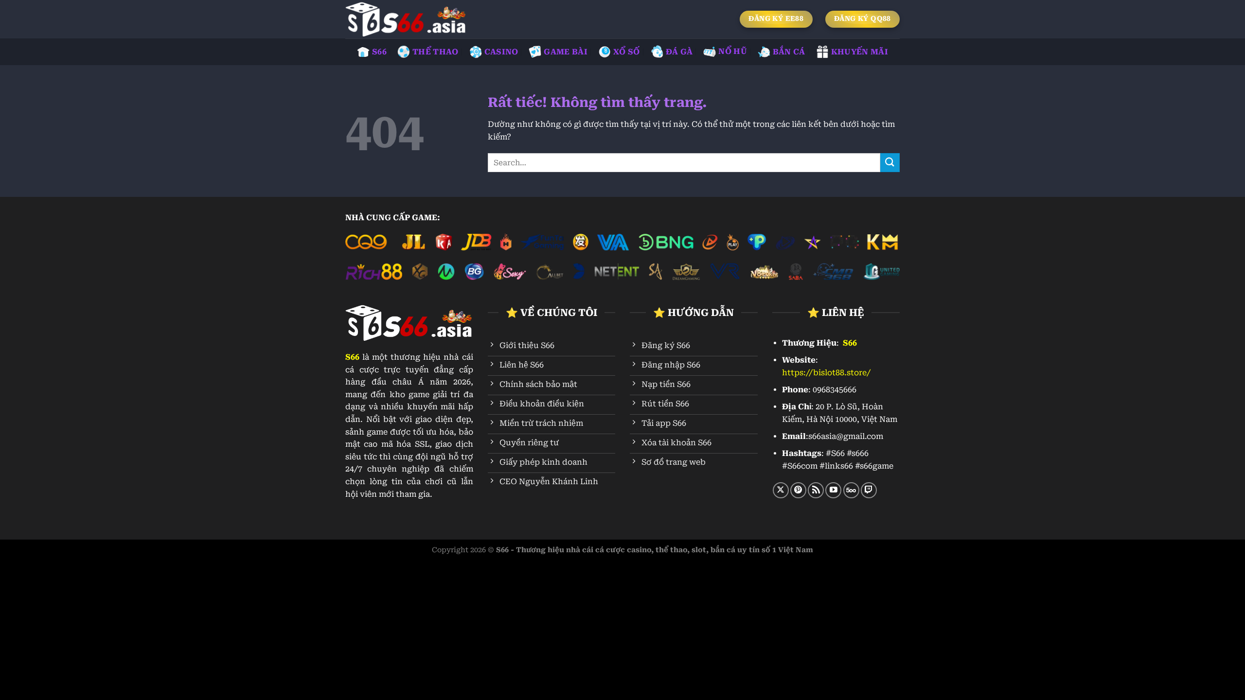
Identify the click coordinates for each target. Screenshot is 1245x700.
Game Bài (565, 51)
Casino (501, 51)
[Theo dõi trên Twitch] (869, 490)
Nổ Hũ (732, 51)
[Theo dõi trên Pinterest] (798, 490)
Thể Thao (435, 51)
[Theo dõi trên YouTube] (833, 490)
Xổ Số (626, 51)
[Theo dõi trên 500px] (851, 490)
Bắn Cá (789, 51)
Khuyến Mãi (859, 51)
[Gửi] (890, 162)
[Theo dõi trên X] (781, 490)
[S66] (406, 19)
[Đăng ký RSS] (816, 490)
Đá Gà (679, 51)
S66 (379, 51)
